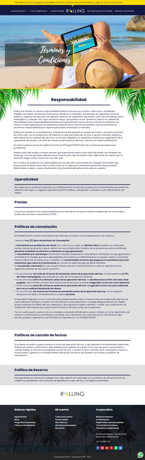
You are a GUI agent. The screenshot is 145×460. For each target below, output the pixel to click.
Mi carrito (60, 428)
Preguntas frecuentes (25, 422)
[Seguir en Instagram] (102, 448)
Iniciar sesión (61, 419)
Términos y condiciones (107, 428)
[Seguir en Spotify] (116, 448)
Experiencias (20, 416)
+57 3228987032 (103, 441)
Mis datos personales (65, 425)
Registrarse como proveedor (110, 422)
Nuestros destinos (18, 11)
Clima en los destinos (24, 425)
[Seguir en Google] (120, 448)
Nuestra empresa (104, 416)
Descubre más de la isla (124, 11)
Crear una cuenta (63, 416)
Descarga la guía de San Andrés (99, 11)
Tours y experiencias (38, 11)
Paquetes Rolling (57, 11)
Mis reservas (61, 422)
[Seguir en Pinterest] (111, 448)
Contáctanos (102, 419)
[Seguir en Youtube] (107, 448)
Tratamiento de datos (107, 425)
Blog (16, 419)
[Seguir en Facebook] (98, 448)
